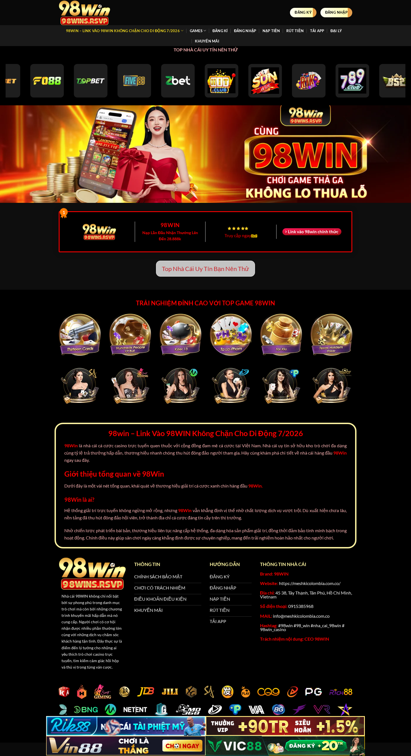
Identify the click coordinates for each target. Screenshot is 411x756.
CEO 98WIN (316, 638)
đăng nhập (245, 30)
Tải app (317, 30)
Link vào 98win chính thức (313, 231)
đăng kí (220, 30)
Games (196, 30)
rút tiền (295, 30)
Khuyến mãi (207, 41)
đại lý (336, 30)
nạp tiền (271, 30)
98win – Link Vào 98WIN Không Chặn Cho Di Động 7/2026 (123, 30)
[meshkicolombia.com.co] (87, 12)
